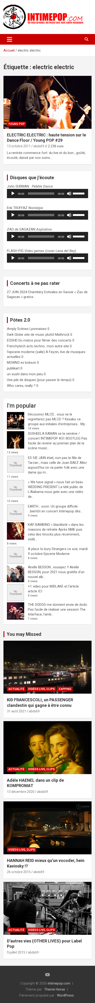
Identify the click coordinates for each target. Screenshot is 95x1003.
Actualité (16, 689)
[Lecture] (13, 193)
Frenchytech (16, 346)
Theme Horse (54, 989)
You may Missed (24, 634)
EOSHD (12, 340)
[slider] (79, 193)
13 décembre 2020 (20, 792)
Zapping (65, 689)
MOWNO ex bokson (21, 362)
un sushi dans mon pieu (25, 374)
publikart (13, 368)
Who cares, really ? (21, 386)
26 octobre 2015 (19, 872)
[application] (47, 193)
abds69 (38, 146)
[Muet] (69, 193)
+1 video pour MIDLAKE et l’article (53, 586)
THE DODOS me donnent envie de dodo (57, 605)
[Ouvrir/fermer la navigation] (9, 39)
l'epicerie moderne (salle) (26, 352)
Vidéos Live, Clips (41, 689)
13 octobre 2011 (19, 146)
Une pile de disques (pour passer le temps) (39, 380)
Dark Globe (15, 334)
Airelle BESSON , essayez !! (48, 567)
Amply (11, 329)
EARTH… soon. (39, 506)
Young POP (16, 124)
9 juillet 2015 (16, 952)
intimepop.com (59, 983)
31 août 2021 (16, 711)
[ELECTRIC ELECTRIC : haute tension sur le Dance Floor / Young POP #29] (47, 102)
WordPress (65, 995)
